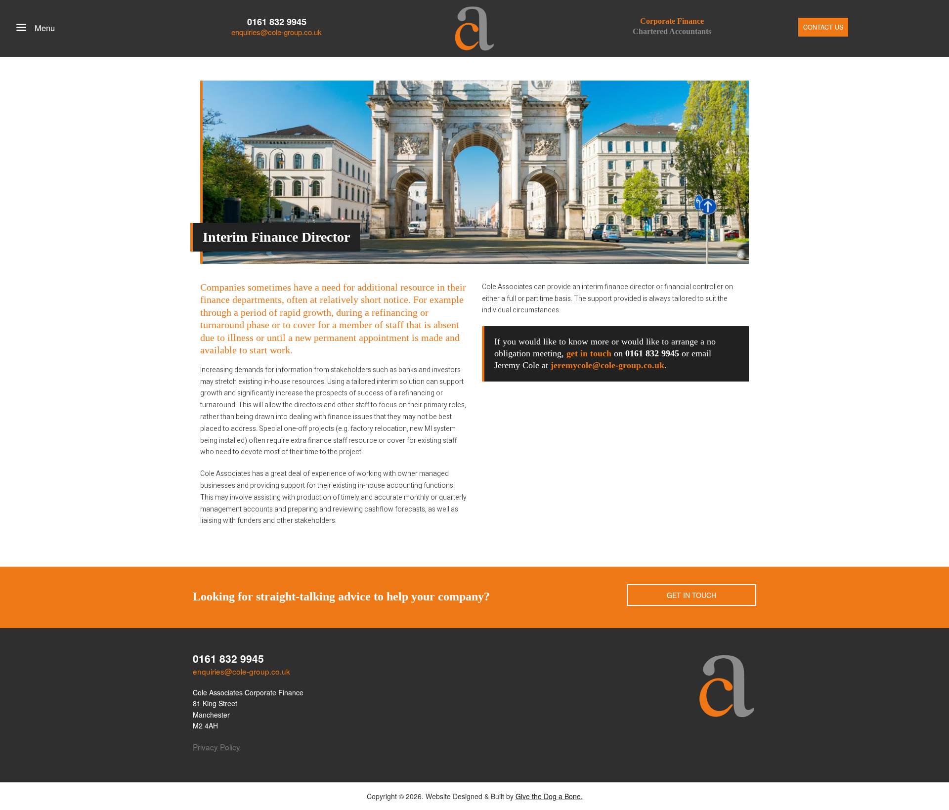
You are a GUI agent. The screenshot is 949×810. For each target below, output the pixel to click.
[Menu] (21, 28)
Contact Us (823, 27)
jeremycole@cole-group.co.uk (607, 365)
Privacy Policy (216, 746)
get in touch (588, 353)
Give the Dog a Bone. (549, 796)
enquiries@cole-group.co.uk (276, 32)
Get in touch (691, 595)
